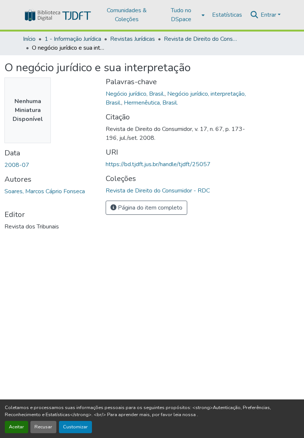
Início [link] (29, 39)
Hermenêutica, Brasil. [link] (151, 103)
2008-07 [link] (16, 165)
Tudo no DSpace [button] (181, 14)
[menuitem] (183, 15)
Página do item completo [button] (149, 208)
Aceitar (16, 427)
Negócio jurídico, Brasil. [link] (135, 94)
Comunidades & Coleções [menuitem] (127, 14)
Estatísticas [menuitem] (227, 15)
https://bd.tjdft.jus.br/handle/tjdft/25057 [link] (158, 164)
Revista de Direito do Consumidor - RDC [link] (201, 39)
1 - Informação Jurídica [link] (72, 39)
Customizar (75, 427)
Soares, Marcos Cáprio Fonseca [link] (44, 191)
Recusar (43, 427)
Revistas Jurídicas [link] (132, 39)
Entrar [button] (269, 15)
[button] (57, 14)
